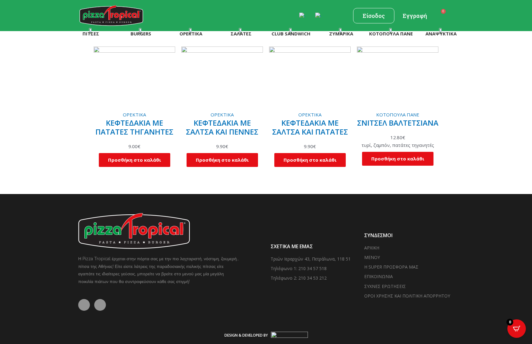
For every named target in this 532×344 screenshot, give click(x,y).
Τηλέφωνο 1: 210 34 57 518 (299, 268)
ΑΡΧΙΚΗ (371, 248)
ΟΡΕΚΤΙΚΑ (190, 33)
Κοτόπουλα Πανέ (391, 33)
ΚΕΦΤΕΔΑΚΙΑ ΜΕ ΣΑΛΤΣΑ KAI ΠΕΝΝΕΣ (222, 127)
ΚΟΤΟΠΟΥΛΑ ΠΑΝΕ (397, 114)
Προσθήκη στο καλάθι (134, 160)
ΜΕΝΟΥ (372, 257)
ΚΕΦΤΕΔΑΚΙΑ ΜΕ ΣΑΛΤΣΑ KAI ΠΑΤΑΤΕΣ (310, 127)
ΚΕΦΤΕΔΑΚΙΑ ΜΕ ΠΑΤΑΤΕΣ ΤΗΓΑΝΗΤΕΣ (134, 127)
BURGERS (141, 33)
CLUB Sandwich (291, 33)
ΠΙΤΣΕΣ (91, 33)
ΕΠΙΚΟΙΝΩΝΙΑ (378, 276)
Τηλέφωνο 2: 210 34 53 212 (299, 278)
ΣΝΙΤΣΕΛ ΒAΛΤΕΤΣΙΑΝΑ (397, 123)
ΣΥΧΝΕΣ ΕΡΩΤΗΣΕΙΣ (385, 286)
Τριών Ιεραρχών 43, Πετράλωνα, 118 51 (311, 259)
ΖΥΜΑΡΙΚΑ (341, 33)
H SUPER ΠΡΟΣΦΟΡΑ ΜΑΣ (391, 267)
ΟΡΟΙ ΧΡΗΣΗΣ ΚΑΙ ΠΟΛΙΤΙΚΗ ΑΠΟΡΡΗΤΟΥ (407, 296)
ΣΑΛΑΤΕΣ (241, 33)
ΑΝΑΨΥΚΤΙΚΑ (441, 33)
